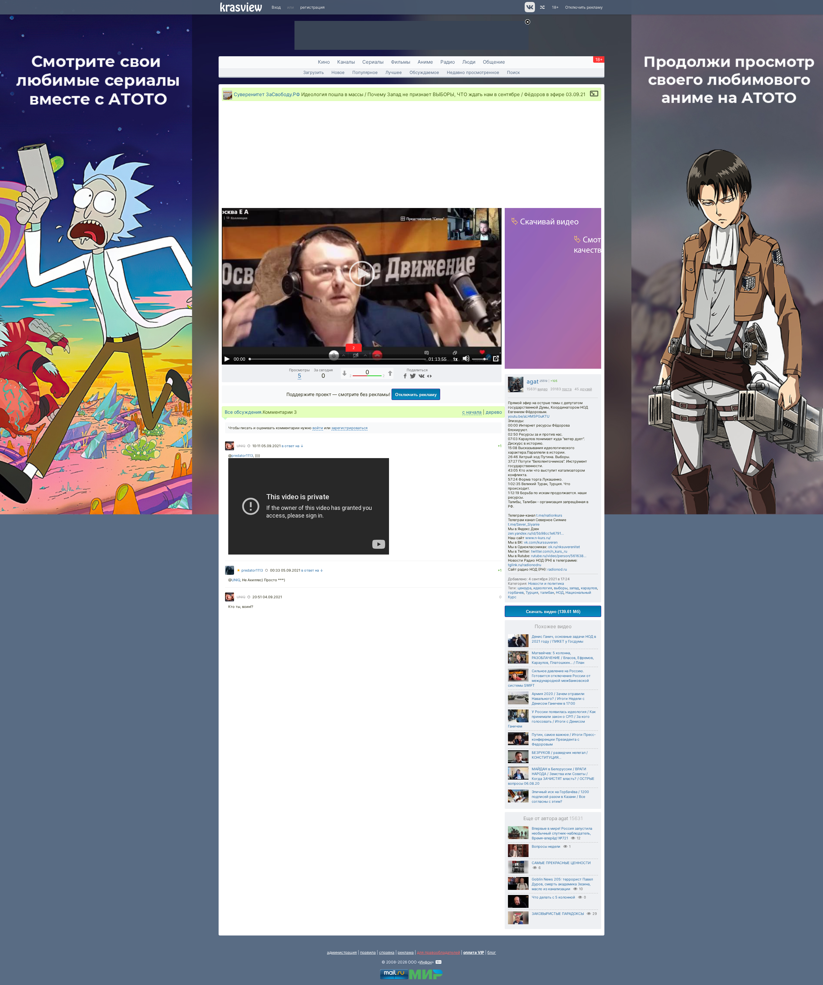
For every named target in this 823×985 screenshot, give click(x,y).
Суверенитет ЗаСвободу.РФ (267, 94)
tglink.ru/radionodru (524, 565)
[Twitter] (412, 375)
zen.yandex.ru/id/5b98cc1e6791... (536, 533)
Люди (468, 62)
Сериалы (373, 62)
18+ (555, 7)
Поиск (513, 72)
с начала (472, 412)
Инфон (426, 962)
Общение (494, 62)
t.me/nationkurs (549, 515)
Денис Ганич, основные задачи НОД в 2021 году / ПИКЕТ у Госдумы (564, 639)
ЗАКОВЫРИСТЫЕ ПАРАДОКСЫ (558, 913)
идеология (542, 588)
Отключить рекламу (584, 7)
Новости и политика (546, 583)
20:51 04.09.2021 (267, 597)
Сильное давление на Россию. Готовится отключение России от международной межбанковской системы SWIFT (549, 678)
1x (455, 359)
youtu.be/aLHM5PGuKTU (528, 416)
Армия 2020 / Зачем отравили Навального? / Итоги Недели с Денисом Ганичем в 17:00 (558, 698)
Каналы (346, 62)
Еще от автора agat (553, 818)
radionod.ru (557, 569)
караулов (589, 588)
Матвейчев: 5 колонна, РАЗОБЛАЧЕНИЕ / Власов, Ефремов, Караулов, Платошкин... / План (563, 658)
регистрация (312, 7)
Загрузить (313, 72)
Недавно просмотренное (473, 72)
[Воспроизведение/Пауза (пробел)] (227, 359)
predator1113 (242, 455)
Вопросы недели (546, 846)
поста (567, 389)
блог (491, 952)
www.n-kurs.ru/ (538, 538)
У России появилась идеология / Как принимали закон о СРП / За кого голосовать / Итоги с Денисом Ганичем (552, 718)
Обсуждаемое (424, 72)
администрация (342, 952)
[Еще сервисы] (429, 375)
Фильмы (400, 62)
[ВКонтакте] (420, 375)
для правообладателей (438, 952)
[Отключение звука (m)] (466, 359)
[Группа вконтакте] (529, 10)
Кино (324, 62)
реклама (406, 952)
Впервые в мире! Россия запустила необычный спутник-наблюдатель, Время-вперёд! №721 (562, 833)
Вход (276, 7)
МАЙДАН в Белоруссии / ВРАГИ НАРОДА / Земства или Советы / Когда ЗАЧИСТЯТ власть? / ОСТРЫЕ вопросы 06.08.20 (551, 776)
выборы (560, 588)
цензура (524, 588)
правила (368, 952)
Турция (532, 592)
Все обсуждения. (244, 412)
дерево (494, 412)
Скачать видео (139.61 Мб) (553, 611)
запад (574, 588)
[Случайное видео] (542, 7)
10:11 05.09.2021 (266, 446)
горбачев (516, 592)
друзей (586, 389)
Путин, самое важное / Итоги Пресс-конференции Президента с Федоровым (564, 739)
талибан (547, 592)
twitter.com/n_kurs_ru (549, 551)
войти (317, 428)
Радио (447, 62)
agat (532, 381)
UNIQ (241, 446)
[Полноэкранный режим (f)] (496, 359)
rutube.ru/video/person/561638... (558, 556)
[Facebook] (404, 375)
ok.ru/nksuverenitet (564, 547)
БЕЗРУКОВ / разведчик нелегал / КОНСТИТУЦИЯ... (560, 755)
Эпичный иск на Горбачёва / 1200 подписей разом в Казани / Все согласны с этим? (560, 797)
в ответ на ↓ (293, 446)
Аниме (425, 62)
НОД (560, 592)
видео (542, 389)
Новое (338, 72)
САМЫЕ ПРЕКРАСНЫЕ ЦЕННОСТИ (561, 863)
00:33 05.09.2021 (285, 570)
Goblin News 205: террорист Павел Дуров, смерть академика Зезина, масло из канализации (562, 884)
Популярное (365, 72)
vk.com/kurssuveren (540, 542)
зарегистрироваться (349, 428)
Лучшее (393, 72)
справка (386, 952)
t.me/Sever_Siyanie (523, 524)
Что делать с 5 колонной (553, 897)
